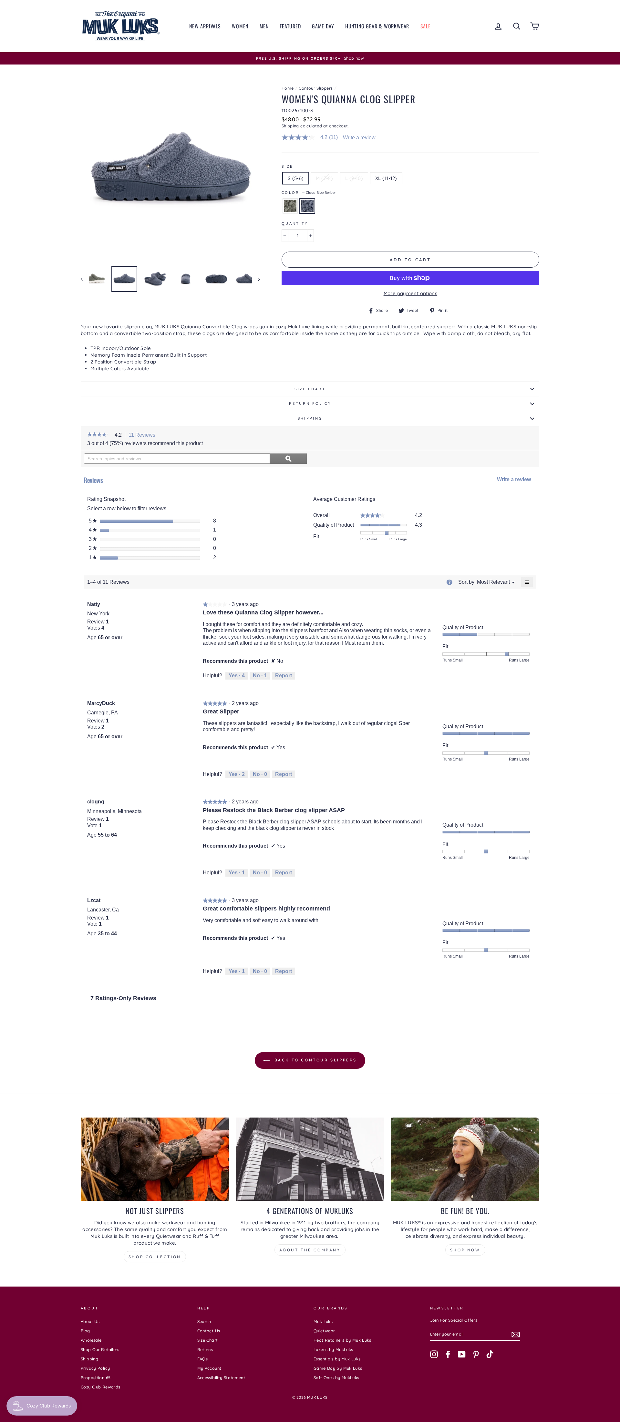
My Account (209, 1368)
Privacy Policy (95, 1368)
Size (287, 166)
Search (204, 1321)
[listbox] (493, 582)
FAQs (202, 1358)
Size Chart (310, 389)
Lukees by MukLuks (333, 1349)
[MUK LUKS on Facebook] (448, 1354)
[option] (310, 58)
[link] (312, 137)
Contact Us (208, 1330)
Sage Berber (290, 206)
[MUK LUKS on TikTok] (490, 1354)
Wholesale (91, 1340)
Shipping (290, 125)
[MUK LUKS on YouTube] (462, 1354)
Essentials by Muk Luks (337, 1358)
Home (288, 88)
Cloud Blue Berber (307, 206)
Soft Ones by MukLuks (336, 1377)
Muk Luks (323, 1321)
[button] (99, 435)
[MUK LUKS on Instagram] (434, 1354)
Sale (425, 26)
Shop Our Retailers (100, 1349)
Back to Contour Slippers (314, 1060)
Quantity (295, 223)
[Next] (256, 279)
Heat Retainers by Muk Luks (342, 1340)
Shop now (465, 1250)
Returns (205, 1349)
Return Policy (310, 403)
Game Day (323, 26)
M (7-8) (324, 178)
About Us (90, 1321)
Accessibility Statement (221, 1377)
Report (283, 675)
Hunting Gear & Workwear (377, 26)
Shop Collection (155, 1256)
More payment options (411, 293)
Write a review (359, 137)
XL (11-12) (386, 178)
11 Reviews (144, 435)
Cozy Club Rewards (100, 1386)
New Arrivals (205, 26)
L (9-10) (354, 178)
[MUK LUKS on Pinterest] (476, 1354)
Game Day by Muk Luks (338, 1368)
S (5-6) (296, 178)
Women (240, 26)
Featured (290, 26)
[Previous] (85, 279)
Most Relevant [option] (493, 582)
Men (264, 26)
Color (309, 192)
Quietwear (324, 1330)
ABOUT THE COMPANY (309, 1250)
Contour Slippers (316, 88)
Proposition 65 (95, 1377)
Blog (85, 1330)
